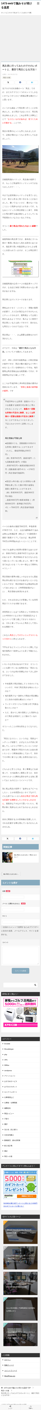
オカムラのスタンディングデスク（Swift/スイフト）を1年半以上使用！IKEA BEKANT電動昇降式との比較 (21, 1284)
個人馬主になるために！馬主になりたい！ (25, 856)
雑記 (6, 1151)
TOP (17, 1388)
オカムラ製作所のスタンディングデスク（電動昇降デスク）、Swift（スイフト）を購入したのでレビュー (20, 1258)
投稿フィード (9, 1365)
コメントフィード (10, 1371)
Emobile (7, 1044)
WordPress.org (9, 1376)
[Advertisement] (20, 37)
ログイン (7, 1360)
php (5, 1054)
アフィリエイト (9, 1076)
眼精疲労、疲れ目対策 (12, 1140)
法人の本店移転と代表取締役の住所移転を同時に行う (20, 1309)
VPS (5, 1060)
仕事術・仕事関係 (10, 1103)
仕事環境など (9, 1097)
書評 (6, 1124)
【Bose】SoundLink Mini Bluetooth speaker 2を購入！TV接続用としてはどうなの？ (20, 1233)
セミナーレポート (10, 1092)
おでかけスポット (10, 1087)
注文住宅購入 (9, 1135)
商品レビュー (9, 1113)
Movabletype (9, 1049)
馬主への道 (6, 77)
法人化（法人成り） (11, 1129)
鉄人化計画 (8, 1146)
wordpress (8, 1070)
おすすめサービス (10, 1081)
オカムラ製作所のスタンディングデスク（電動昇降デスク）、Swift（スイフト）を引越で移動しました (20, 1335)
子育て (6, 1119)
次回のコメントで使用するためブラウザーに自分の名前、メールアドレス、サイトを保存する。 (20, 931)
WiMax (6, 1065)
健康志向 (7, 1108)
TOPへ (31, 1408)
